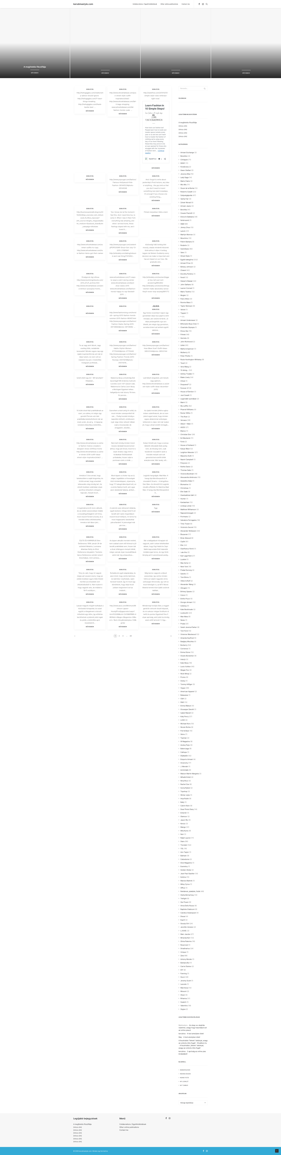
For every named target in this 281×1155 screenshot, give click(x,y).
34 (131, 636)
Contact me (186, 4)
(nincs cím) (77, 1127)
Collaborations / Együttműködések (145, 4)
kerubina (182, 1034)
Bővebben (90, 111)
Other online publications (169, 4)
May (180, 1037)
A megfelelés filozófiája (82, 1124)
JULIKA (155, 306)
